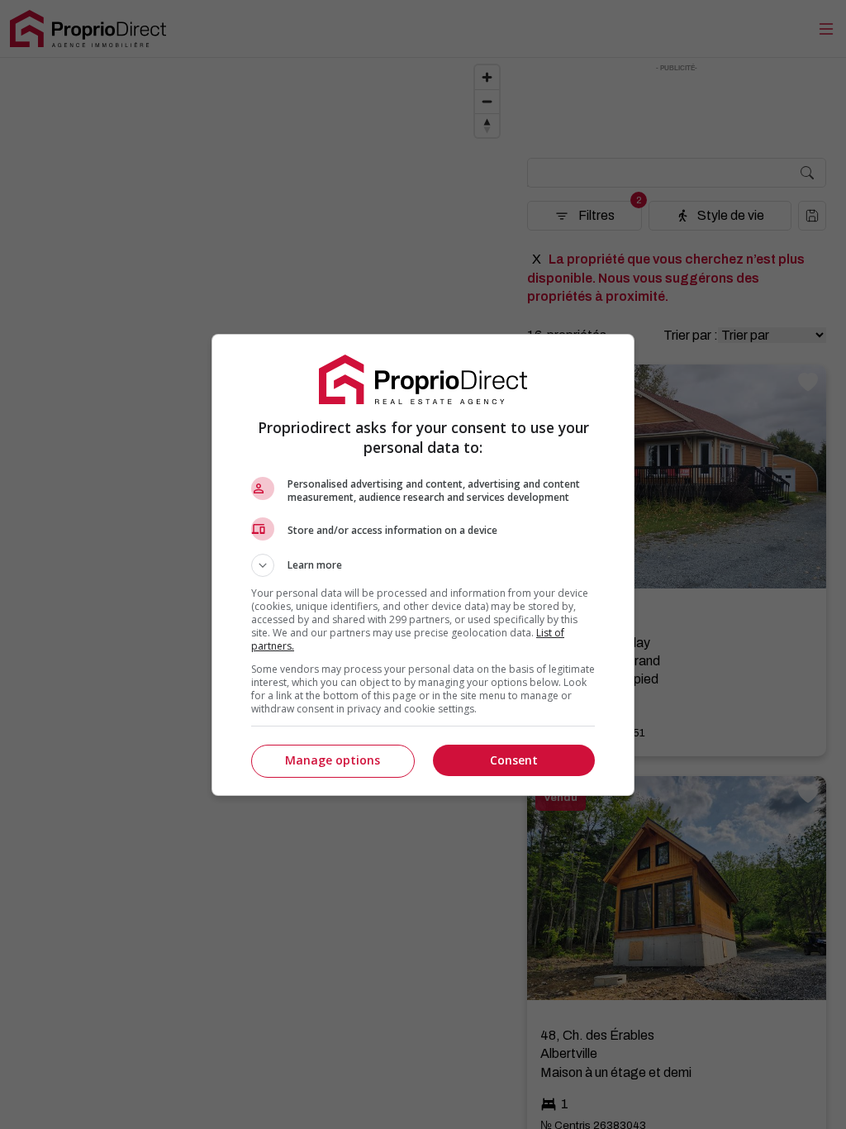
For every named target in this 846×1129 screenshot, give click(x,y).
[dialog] (423, 565)
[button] (423, 565)
